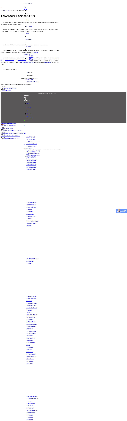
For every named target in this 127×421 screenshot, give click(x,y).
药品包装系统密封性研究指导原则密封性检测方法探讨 (13, 133)
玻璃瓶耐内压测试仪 (22, 60)
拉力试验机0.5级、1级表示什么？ (8, 125)
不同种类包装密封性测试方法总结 (8, 88)
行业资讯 (6, 10)
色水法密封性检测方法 (6, 90)
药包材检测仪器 (32, 62)
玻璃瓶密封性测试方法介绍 (7, 128)
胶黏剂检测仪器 (47, 62)
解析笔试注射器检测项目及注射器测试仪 (10, 136)
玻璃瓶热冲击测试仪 (9, 60)
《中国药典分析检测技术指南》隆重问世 (10, 138)
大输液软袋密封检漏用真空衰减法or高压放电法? (12, 130)
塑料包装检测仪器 (25, 62)
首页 (2, 10)
